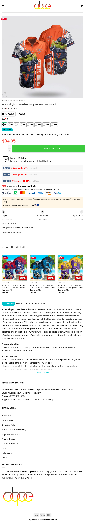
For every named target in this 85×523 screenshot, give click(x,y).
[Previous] (1, 274)
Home (4, 100)
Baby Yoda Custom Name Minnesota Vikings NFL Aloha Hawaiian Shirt (70, 287)
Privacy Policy (8, 439)
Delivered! (79, 219)
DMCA (5, 457)
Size (4, 119)
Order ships (42, 219)
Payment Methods (11, 434)
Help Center (7, 453)
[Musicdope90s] (43, 6)
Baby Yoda (23, 100)
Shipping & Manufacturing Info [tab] (30, 304)
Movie (13, 100)
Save (4, 19)
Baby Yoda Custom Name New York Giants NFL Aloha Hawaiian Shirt (13, 287)
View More (42, 372)
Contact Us (7, 420)
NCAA (18, 232)
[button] (3, 6)
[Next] (83, 274)
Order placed (7, 219)
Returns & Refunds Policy (14, 429)
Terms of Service (10, 443)
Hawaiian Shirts (27, 228)
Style (4, 108)
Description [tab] (8, 304)
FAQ (4, 448)
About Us (6, 415)
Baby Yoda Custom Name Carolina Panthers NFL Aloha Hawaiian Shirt (42, 287)
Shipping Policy (9, 425)
